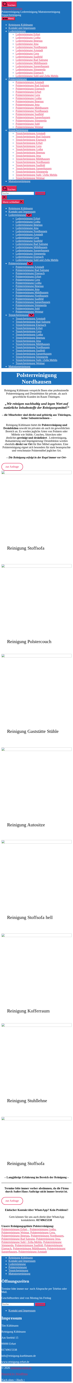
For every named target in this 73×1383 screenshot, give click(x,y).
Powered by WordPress (14, 1373)
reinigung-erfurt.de (11, 8)
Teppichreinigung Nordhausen (33, 162)
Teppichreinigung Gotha (29, 149)
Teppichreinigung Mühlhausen (33, 158)
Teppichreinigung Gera (28, 146)
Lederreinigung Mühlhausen (31, 63)
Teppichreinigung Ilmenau (30, 152)
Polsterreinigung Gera (28, 95)
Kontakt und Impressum (22, 27)
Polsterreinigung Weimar (29, 126)
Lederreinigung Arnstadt (29, 50)
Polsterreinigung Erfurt (28, 91)
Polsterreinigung (18, 79)
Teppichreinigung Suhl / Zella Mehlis (36, 174)
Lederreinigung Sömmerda (31, 69)
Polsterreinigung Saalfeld (30, 114)
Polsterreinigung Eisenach (30, 88)
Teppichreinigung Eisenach (31, 139)
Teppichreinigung (18, 130)
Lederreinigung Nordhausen (31, 47)
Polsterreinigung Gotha (28, 98)
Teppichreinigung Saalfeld (30, 165)
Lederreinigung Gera (27, 53)
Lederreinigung (17, 31)
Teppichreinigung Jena (28, 155)
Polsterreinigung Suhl (28, 123)
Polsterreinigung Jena (28, 104)
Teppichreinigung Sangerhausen (34, 168)
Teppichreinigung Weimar (30, 178)
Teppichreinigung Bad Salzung (33, 136)
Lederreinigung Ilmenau (29, 40)
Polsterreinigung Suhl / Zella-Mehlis (21, 1242)
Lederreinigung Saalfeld (29, 56)
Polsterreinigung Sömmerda (31, 120)
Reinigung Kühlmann (21, 24)
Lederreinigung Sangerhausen (32, 66)
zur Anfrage (12, 466)
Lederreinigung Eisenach (30, 72)
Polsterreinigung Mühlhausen (32, 107)
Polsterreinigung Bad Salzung (32, 85)
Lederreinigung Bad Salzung (32, 59)
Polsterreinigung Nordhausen (32, 110)
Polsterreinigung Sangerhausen (33, 117)
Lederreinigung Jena (27, 43)
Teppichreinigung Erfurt (29, 142)
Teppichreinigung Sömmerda (32, 171)
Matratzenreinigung (19, 181)
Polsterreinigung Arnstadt (30, 82)
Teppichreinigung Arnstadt (30, 133)
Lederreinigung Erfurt (28, 34)
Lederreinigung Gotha (28, 37)
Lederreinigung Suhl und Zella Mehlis (37, 75)
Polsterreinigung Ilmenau (30, 101)
